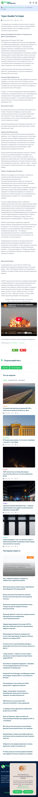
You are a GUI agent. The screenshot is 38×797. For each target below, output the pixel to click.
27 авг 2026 (7, 445)
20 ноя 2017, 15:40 (8, 20)
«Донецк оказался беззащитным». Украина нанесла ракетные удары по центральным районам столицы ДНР (18, 508)
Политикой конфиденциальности (23, 786)
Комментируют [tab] (12, 380)
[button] (36, 3)
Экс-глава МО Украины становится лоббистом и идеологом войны (15, 579)
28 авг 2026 (7, 478)
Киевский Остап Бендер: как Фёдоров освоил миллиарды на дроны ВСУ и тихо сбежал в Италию (19, 675)
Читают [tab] (5, 380)
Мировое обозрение (9, 7)
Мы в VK (5, 368)
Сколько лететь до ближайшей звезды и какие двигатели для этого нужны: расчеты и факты (19, 646)
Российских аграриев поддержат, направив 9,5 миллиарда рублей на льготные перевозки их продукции (18, 666)
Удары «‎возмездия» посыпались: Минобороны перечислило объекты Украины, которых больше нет (16, 693)
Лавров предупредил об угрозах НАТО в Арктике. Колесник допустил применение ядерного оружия (18, 626)
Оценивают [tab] (21, 380)
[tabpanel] (19, 465)
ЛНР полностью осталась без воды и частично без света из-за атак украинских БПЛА (18, 474)
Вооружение (20, 7)
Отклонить (28, 792)
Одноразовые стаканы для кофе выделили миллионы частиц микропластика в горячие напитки (18, 736)
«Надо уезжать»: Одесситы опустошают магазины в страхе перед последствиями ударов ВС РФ (17, 656)
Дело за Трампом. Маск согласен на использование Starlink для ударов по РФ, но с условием (18, 718)
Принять (17, 792)
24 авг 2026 (7, 546)
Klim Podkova (13, 343)
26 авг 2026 (7, 512)
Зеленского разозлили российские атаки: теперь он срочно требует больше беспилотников (18, 607)
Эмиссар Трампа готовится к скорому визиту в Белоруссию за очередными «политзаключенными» (19, 616)
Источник (21, 343)
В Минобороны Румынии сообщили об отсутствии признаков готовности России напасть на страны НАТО (18, 636)
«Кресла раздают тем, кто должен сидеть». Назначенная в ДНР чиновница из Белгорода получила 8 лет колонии (18, 542)
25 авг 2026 (7, 413)
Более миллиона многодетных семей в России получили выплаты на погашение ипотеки (17, 597)
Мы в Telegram (16, 368)
